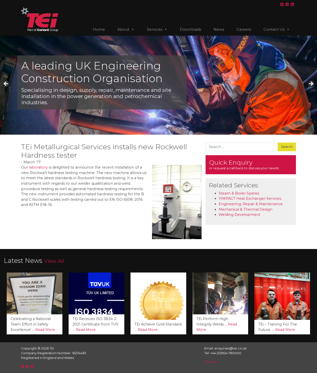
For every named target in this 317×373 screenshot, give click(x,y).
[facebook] (287, 4)
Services (154, 29)
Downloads (190, 29)
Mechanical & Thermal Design (245, 209)
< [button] (6, 84)
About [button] (123, 29)
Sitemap (211, 362)
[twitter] (282, 4)
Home (99, 29)
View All (54, 261)
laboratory (38, 167)
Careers (244, 29)
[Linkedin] (292, 4)
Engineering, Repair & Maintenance (251, 204)
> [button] (311, 84)
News (218, 29)
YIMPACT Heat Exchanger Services (250, 198)
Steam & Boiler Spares (239, 193)
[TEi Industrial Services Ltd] (39, 21)
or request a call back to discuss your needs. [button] (244, 164)
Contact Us (274, 29)
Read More (24, 329)
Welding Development (239, 214)
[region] (158, 85)
